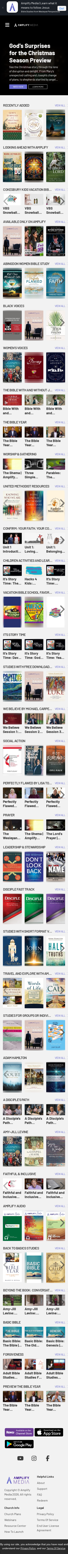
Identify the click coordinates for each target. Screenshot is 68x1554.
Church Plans (12, 1514)
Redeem (42, 1500)
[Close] (3, 8)
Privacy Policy (45, 1514)
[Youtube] (20, 1458)
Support (42, 1488)
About (41, 1482)
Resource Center (15, 1525)
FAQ (39, 1494)
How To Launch (14, 1531)
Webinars (10, 1520)
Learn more (38, 86)
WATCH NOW (18, 86)
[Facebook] (47, 1458)
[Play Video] (12, 199)
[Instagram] (34, 1458)
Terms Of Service (47, 1520)
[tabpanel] (34, 65)
